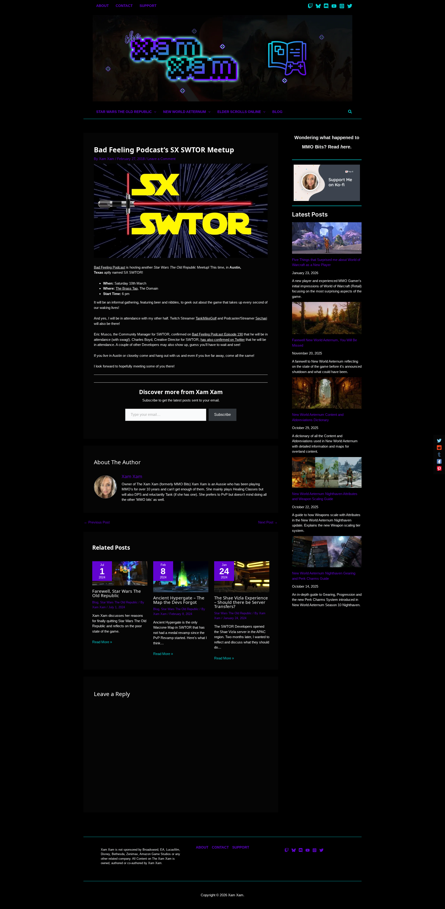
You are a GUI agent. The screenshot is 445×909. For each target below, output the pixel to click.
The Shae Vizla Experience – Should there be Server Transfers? (241, 602)
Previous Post (97, 522)
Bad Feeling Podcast (109, 267)
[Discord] (326, 6)
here (345, 146)
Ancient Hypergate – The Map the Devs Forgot (178, 600)
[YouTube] (334, 6)
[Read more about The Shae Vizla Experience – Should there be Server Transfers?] (241, 576)
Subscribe (222, 415)
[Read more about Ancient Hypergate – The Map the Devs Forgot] (180, 576)
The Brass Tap (127, 288)
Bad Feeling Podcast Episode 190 (217, 334)
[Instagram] (341, 6)
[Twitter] (349, 6)
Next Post (268, 522)
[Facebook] (439, 461)
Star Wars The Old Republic (119, 602)
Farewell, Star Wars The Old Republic (116, 593)
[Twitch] (310, 6)
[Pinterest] (439, 468)
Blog (95, 602)
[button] (154, 112)
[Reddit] (439, 447)
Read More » (102, 642)
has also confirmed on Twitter (222, 340)
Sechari (261, 318)
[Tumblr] (439, 454)
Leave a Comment (161, 159)
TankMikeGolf (206, 318)
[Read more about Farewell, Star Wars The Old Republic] (119, 573)
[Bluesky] (318, 6)
